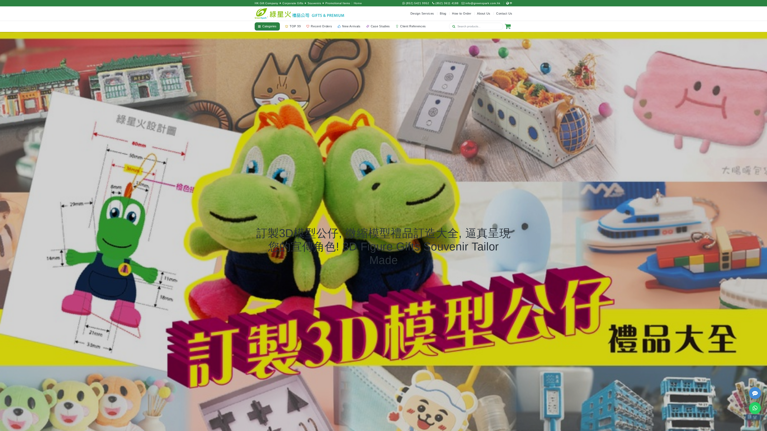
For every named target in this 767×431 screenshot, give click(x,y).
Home (358, 3)
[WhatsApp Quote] (755, 408)
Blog (443, 13)
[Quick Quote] (755, 393)
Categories (269, 26)
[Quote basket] (507, 26)
